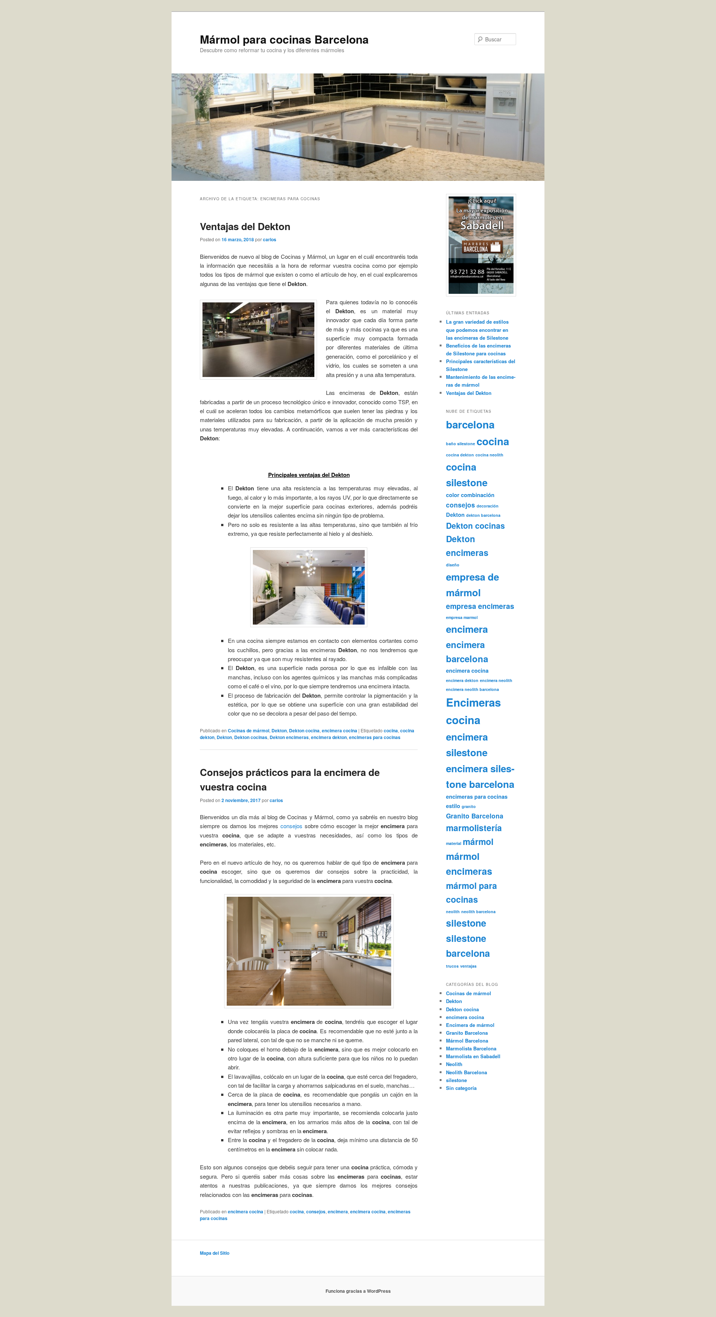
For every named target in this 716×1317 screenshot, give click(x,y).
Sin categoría (461, 1087)
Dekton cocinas (250, 737)
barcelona (470, 424)
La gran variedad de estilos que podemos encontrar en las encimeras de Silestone (477, 329)
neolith (453, 911)
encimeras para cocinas (375, 737)
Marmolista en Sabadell (473, 1056)
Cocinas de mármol (248, 730)
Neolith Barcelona (466, 1072)
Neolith (454, 1064)
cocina (391, 730)
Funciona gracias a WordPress (358, 1291)
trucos (452, 966)
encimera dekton (329, 737)
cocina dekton (460, 455)
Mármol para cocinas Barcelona (284, 39)
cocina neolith (489, 455)
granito (469, 806)
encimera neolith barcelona (472, 689)
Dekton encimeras (289, 737)
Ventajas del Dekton (245, 226)
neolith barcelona (478, 911)
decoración (488, 506)
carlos (269, 239)
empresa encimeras (480, 606)
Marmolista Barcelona (471, 1048)
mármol (478, 841)
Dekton (279, 730)
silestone (466, 923)
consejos (291, 826)
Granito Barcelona (474, 815)
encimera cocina (339, 730)
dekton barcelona (483, 515)
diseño (452, 565)
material (453, 843)
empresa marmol (462, 617)
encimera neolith (496, 680)
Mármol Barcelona (467, 1040)
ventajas (468, 966)
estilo (453, 806)
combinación (477, 495)
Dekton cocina (304, 730)
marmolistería (474, 827)
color (452, 495)
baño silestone (460, 443)
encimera (338, 1211)
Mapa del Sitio (214, 1253)
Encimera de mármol (470, 1024)
